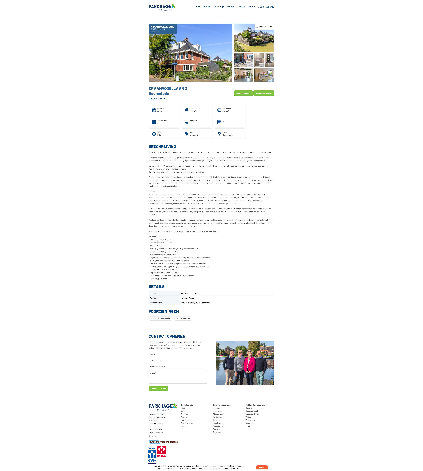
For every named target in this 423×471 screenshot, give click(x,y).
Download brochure (264, 93)
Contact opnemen (243, 93)
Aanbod (230, 7)
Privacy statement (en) (156, 432)
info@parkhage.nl (156, 423)
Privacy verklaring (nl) (155, 429)
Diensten (241, 7)
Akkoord (262, 467)
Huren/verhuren (187, 420)
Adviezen (184, 417)
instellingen (237, 468)
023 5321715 (154, 420)
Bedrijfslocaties (187, 423)
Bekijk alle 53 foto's (265, 27)
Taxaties (184, 414)
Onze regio (219, 7)
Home (197, 7)
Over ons (207, 7)
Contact (251, 7)
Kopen (183, 408)
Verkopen (185, 411)
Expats (183, 426)
